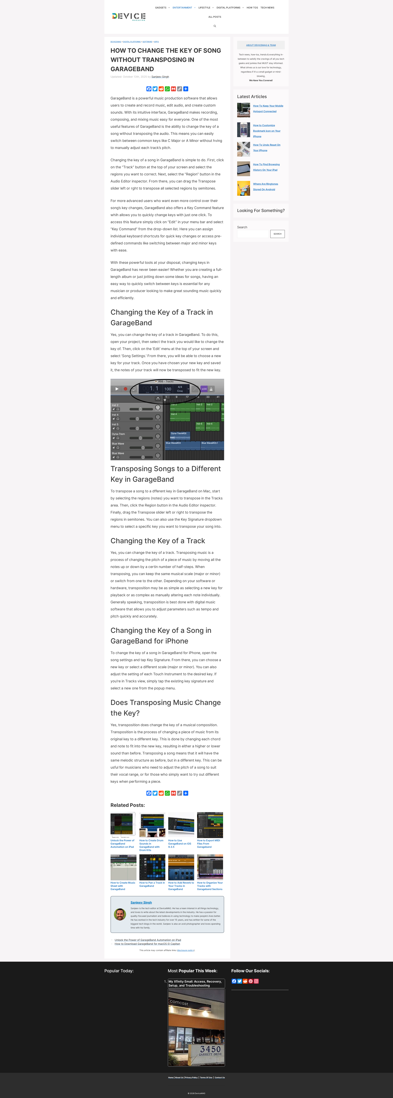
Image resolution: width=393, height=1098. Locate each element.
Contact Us (220, 1077)
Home (171, 1077)
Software (147, 42)
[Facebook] (149, 89)
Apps (156, 42)
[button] (214, 26)
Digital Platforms (228, 7)
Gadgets (160, 7)
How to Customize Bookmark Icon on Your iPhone (266, 131)
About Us (179, 1077)
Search (242, 227)
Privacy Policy (191, 1077)
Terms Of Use (206, 1077)
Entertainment (182, 7)
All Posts (214, 16)
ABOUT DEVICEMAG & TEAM (261, 45)
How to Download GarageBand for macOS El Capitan (147, 943)
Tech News (267, 7)
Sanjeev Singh (141, 902)
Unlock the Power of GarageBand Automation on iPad (148, 940)
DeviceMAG (116, 42)
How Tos (252, 7)
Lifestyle (204, 7)
